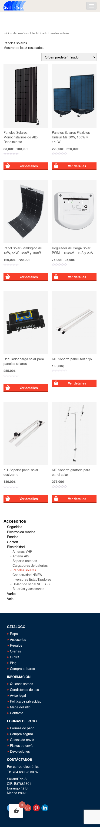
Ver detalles (29, 166)
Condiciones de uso (24, 689)
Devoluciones (20, 751)
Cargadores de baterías (30, 565)
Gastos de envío (22, 739)
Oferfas (15, 651)
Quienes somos (21, 683)
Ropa (14, 633)
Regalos (16, 645)
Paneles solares (24, 570)
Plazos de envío (21, 745)
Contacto (16, 712)
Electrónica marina (21, 531)
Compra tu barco (22, 668)
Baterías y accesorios (28, 588)
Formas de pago (22, 728)
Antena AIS (21, 556)
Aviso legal (18, 695)
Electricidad (38, 33)
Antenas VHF (22, 551)
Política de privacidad (25, 701)
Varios (12, 593)
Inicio (6, 33)
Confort (12, 541)
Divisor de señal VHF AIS (31, 584)
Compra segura (21, 733)
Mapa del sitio (20, 707)
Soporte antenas (25, 560)
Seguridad (14, 526)
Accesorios (20, 33)
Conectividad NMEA (27, 574)
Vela (10, 598)
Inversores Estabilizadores (32, 579)
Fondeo (12, 536)
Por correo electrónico (23, 766)
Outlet (14, 657)
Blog (13, 662)
